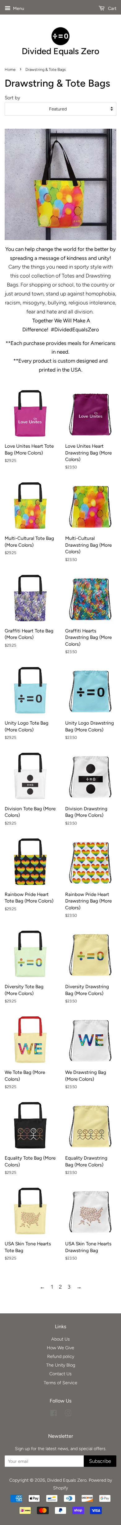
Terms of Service (60, 1382)
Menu (18, 8)
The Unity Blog (60, 1365)
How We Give (60, 1348)
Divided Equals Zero (67, 1480)
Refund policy (60, 1356)
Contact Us (60, 1373)
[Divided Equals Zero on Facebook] (53, 1414)
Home (10, 69)
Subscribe (100, 1461)
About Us (60, 1339)
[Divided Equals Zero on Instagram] (68, 1414)
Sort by (12, 98)
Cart (111, 8)
